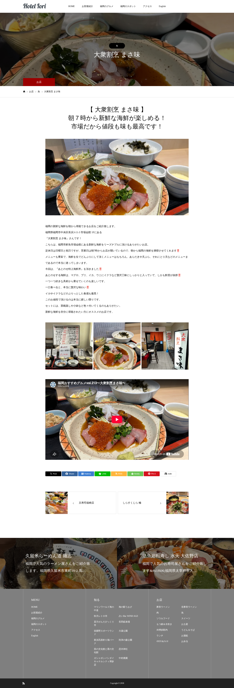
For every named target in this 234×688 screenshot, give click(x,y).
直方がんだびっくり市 (104, 623)
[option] (117, 177)
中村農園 (123, 658)
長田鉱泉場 (124, 622)
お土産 (184, 624)
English (162, 6)
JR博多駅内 (162, 630)
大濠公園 (123, 631)
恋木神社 (123, 649)
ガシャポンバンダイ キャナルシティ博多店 (104, 661)
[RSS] (23, 683)
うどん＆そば (188, 630)
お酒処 (184, 635)
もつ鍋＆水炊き (164, 624)
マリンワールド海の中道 (104, 609)
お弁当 (184, 641)
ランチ (159, 635)
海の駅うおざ (125, 607)
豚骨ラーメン (163, 607)
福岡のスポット (128, 6)
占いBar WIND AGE (128, 616)
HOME (71, 6)
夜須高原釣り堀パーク (104, 641)
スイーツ (185, 618)
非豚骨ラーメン (189, 607)
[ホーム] (24, 92)
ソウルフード (163, 618)
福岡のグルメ (106, 6)
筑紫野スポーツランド (104, 632)
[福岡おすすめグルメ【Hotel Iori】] (35, 6)
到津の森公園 (125, 640)
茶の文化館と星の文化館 (104, 651)
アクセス (147, 6)
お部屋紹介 (87, 6)
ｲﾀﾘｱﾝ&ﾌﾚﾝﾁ (162, 641)
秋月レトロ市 (100, 616)
